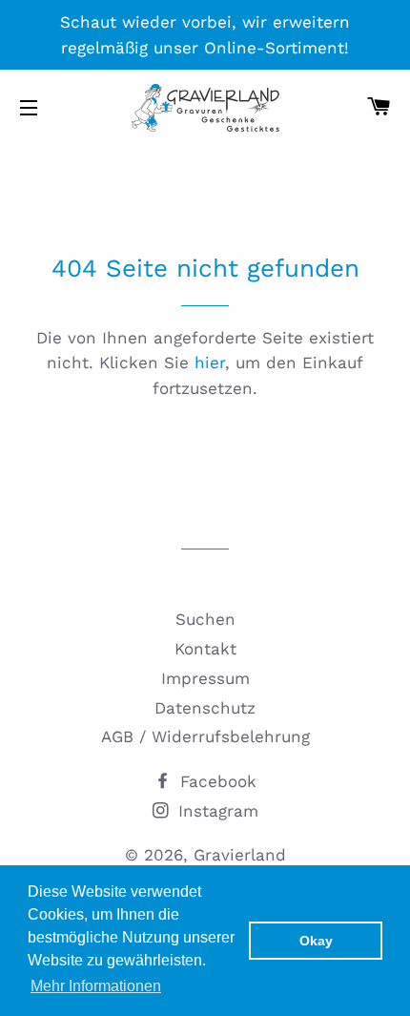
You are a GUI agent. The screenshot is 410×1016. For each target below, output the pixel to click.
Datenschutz (205, 707)
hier (210, 362)
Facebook (215, 781)
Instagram (215, 810)
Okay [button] (316, 940)
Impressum (205, 678)
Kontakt (205, 648)
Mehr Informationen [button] (96, 986)
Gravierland (240, 854)
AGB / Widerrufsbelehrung (205, 736)
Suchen (205, 619)
